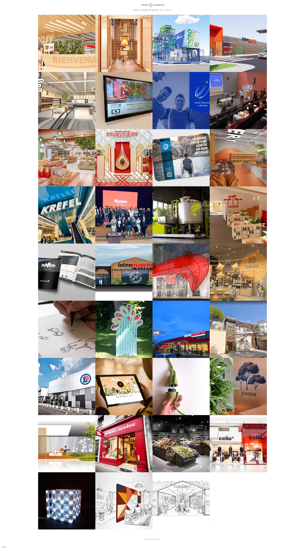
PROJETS (137, 10)
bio (162, 10)
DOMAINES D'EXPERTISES (150, 10)
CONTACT (168, 10)
